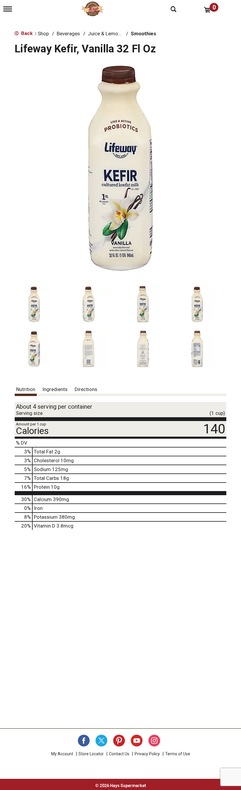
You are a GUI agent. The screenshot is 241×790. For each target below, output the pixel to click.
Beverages (68, 33)
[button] (34, 304)
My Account (62, 753)
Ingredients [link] (55, 389)
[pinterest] (119, 740)
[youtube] (137, 740)
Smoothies (143, 33)
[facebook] (84, 740)
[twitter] (101, 740)
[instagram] (154, 740)
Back (26, 33)
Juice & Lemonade (108, 33)
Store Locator (91, 753)
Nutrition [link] (25, 389)
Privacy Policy (147, 753)
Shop (43, 33)
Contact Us (119, 753)
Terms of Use (177, 753)
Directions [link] (86, 389)
